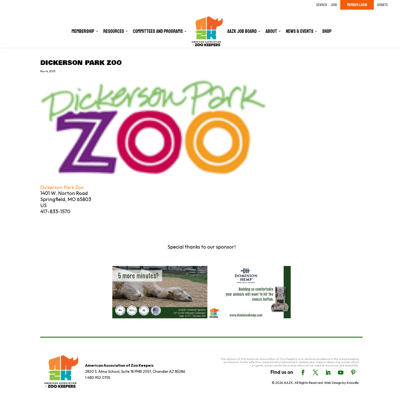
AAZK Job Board (242, 31)
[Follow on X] (315, 372)
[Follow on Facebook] (302, 372)
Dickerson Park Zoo (62, 187)
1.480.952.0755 (97, 377)
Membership (83, 31)
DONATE (382, 5)
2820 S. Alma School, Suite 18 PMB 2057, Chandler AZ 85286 (135, 371)
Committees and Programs (158, 31)
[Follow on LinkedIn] (328, 372)
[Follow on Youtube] (340, 372)
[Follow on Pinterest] (353, 372)
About (271, 31)
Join (333, 5)
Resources (113, 31)
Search (321, 5)
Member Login (357, 5)
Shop (327, 31)
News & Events (299, 31)
